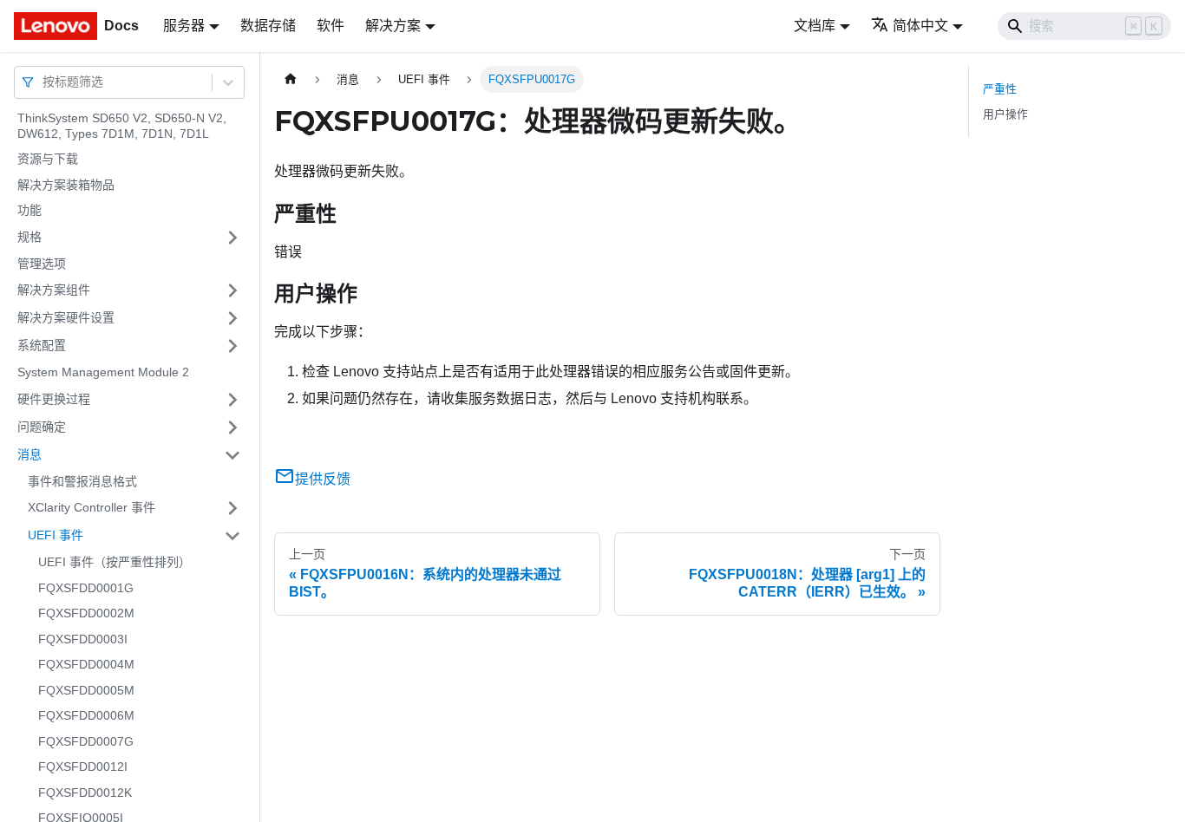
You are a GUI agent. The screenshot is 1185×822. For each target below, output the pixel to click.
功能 (29, 210)
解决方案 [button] (393, 25)
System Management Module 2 (103, 372)
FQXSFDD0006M (86, 715)
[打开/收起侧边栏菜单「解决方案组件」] (232, 290)
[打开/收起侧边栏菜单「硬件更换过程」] (232, 400)
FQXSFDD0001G (86, 588)
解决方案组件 (53, 290)
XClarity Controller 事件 (91, 507)
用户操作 (1005, 114)
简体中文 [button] (920, 25)
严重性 (1000, 88)
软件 (330, 25)
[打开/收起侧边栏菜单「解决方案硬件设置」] (232, 318)
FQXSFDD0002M (86, 613)
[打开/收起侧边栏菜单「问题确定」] (232, 427)
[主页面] (290, 79)
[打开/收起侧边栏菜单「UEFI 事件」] (232, 536)
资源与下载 (47, 159)
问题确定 (41, 427)
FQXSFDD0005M (86, 690)
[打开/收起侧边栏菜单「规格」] (232, 237)
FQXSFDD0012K (85, 792)
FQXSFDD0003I (83, 639)
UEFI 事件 (55, 535)
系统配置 (41, 345)
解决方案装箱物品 (66, 185)
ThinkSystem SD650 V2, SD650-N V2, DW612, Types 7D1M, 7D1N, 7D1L (121, 125)
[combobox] (44, 82)
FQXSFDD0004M (86, 664)
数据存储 (268, 25)
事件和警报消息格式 (82, 481)
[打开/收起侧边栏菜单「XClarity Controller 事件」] (232, 508)
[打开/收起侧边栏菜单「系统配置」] (232, 346)
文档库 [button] (814, 25)
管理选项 (41, 264)
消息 (29, 454)
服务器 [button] (184, 25)
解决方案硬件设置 (66, 317)
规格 (29, 237)
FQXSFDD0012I (83, 766)
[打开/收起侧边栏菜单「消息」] (232, 455)
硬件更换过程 (53, 399)
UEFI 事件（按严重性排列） (114, 562)
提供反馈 (322, 479)
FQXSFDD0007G (86, 741)
